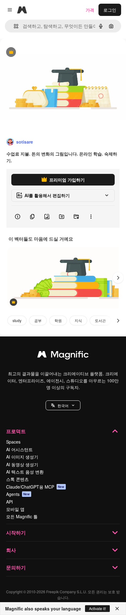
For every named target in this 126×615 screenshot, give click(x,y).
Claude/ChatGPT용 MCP (35, 487)
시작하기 (16, 532)
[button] (63, 405)
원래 (35, 52)
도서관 (100, 320)
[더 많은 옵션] (91, 217)
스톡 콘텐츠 (17, 479)
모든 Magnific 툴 (22, 516)
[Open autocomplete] (13, 26)
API (9, 502)
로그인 (109, 10)
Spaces (13, 442)
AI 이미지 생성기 (22, 457)
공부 (38, 320)
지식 (78, 320)
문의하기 (16, 567)
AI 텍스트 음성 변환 (25, 472)
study (17, 320)
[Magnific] (63, 355)
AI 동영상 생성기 (22, 464)
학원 (58, 320)
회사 (11, 549)
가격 (90, 10)
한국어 (63, 405)
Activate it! (97, 608)
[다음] (118, 277)
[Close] (117, 608)
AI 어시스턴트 (19, 449)
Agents (18, 494)
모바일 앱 (15, 509)
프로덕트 (16, 431)
